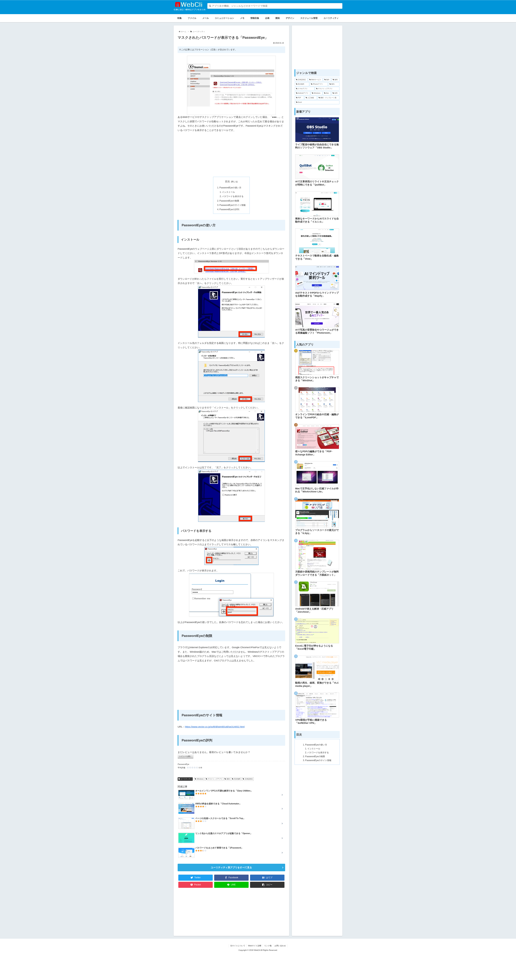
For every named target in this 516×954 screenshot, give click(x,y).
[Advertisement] (231, 154)
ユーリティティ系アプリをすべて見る (231, 867)
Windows (200, 779)
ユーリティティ (186, 779)
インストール (228, 192)
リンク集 (268, 946)
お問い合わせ (280, 946)
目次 (227, 181)
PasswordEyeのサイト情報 (232, 205)
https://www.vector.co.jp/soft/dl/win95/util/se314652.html (215, 726)
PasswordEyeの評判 (229, 209)
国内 (228, 779)
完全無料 (237, 779)
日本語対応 (249, 779)
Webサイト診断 (254, 946)
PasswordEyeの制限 (229, 201)
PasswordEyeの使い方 (230, 187)
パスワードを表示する (232, 196)
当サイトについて (237, 946)
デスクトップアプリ (215, 779)
